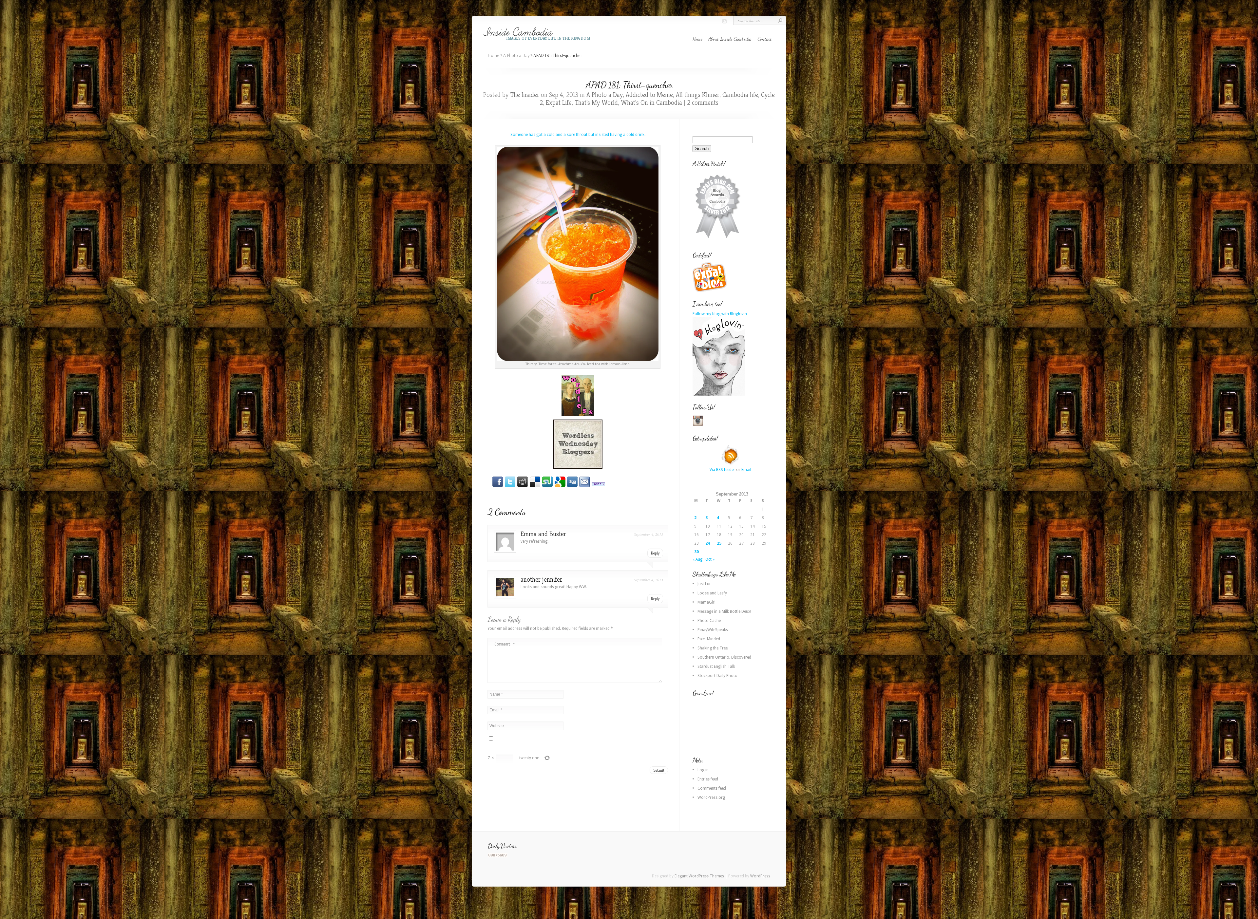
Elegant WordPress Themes (699, 876)
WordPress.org (711, 797)
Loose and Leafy (712, 593)
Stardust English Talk (716, 666)
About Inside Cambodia (730, 39)
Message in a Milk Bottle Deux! (724, 611)
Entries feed (707, 779)
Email (746, 469)
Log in (703, 770)
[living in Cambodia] (711, 291)
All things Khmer (697, 95)
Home (697, 39)
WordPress (760, 876)
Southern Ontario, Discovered (724, 657)
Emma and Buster (543, 534)
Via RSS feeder (722, 469)
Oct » (710, 559)
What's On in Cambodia (651, 103)
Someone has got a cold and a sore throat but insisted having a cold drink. (577, 134)
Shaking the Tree (712, 648)
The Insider (524, 95)
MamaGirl (706, 602)
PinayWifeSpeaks (712, 630)
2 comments (702, 103)
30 (696, 552)
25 (719, 543)
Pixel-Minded (708, 639)
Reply (655, 553)
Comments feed (711, 788)
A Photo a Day (516, 55)
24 (707, 543)
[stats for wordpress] (497, 856)
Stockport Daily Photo (717, 675)
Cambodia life (740, 95)
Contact (764, 39)
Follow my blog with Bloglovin (720, 313)
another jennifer (541, 579)
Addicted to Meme (649, 95)
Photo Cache (709, 620)
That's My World (596, 103)
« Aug (697, 559)
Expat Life (559, 103)
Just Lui (703, 584)
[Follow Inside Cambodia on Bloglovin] (719, 394)
